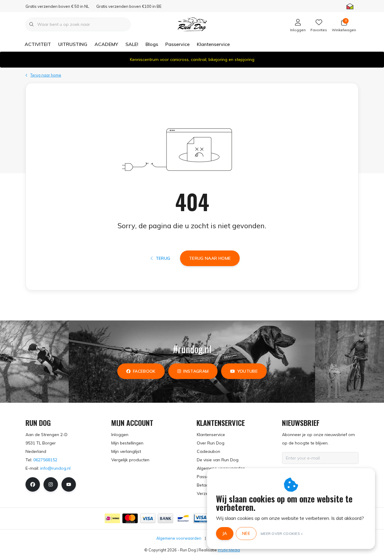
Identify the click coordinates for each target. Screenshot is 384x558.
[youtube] (69, 484)
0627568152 (45, 459)
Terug (162, 258)
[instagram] (51, 484)
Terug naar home (210, 258)
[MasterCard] (130, 518)
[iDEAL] (112, 518)
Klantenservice (213, 44)
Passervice (177, 44)
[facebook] (33, 484)
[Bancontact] (183, 518)
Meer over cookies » (282, 533)
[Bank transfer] (165, 518)
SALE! (131, 44)
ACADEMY (106, 44)
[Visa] (147, 518)
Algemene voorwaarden (178, 538)
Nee (246, 533)
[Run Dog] (192, 24)
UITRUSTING (72, 44)
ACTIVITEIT (38, 44)
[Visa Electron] (200, 518)
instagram (195, 371)
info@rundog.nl (55, 468)
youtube (247, 371)
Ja (224, 533)
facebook (144, 371)
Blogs (152, 44)
